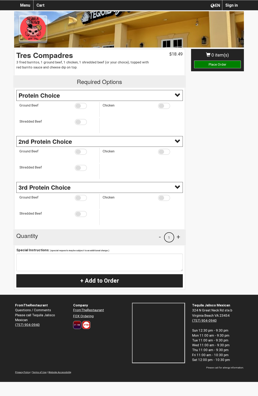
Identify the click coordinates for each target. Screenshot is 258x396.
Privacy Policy (22, 372)
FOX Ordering (83, 316)
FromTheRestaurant (88, 310)
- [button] (160, 237)
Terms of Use (39, 372)
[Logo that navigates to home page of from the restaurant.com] (77, 325)
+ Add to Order (99, 280)
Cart (40, 5)
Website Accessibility (59, 372)
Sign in (231, 5)
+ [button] (178, 237)
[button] (85, 106)
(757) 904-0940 (27, 325)
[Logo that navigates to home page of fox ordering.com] (85, 325)
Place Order (217, 64)
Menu (25, 5)
